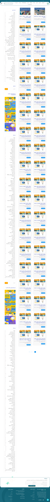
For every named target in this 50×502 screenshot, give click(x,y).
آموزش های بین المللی (12, 156)
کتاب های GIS (13, 67)
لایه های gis (13, 76)
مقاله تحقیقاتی (12, 450)
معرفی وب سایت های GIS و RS (11, 252)
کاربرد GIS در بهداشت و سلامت (11, 413)
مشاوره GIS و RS (24, 2)
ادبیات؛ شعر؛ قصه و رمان (12, 16)
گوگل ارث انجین (13, 238)
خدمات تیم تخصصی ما (12, 184)
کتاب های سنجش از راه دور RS (12, 71)
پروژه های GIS (13, 366)
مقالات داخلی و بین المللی (12, 253)
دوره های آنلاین (13, 189)
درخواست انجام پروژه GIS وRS (12, 185)
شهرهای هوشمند (13, 402)
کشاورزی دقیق (13, 231)
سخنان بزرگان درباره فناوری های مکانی (11, 206)
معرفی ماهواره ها (13, 249)
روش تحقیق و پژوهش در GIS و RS (11, 200)
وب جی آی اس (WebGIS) (12, 275)
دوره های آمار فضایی (13, 28)
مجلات (13, 62)
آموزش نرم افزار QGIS (12, 153)
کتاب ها (33, 494)
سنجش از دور (13, 397)
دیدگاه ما (14, 193)
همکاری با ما (13, 268)
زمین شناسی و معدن (12, 52)
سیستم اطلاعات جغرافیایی (12, 209)
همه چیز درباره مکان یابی (12, 269)
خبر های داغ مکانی (13, 183)
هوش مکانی (13, 466)
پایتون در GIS (13, 173)
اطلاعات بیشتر (30, 4)
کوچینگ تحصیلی (13, 235)
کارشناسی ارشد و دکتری (12, 225)
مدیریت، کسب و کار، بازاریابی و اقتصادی (10, 77)
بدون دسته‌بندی (13, 20)
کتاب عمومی (13, 65)
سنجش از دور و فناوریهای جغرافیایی (10, 53)
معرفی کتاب (13, 248)
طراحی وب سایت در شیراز (12, 214)
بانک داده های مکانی (13, 167)
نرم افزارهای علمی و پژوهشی (11, 43)
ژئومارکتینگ (14, 205)
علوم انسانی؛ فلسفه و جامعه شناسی (11, 55)
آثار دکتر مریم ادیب (13, 15)
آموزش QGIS (13, 147)
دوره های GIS (13, 27)
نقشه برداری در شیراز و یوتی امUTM (11, 262)
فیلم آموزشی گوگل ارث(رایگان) (12, 408)
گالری (36, 2)
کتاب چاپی (13, 61)
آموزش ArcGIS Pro (13, 336)
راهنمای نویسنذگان (13, 198)
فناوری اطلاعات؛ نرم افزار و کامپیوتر (11, 57)
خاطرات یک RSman (13, 182)
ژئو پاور (14, 392)
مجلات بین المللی (13, 241)
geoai (14, 137)
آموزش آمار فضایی (13, 148)
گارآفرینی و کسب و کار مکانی (12, 236)
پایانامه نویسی (13, 172)
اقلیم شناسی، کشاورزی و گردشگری (10, 50)
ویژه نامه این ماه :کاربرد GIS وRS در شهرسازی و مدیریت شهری (10, 277)
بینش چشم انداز (12, 446)
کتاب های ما (13, 230)
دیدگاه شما (14, 382)
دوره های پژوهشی (13, 31)
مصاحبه (14, 247)
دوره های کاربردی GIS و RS (12, 190)
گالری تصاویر (13, 237)
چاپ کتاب (14, 179)
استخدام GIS (13, 161)
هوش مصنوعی (13, 271)
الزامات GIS (14, 163)
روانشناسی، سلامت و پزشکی (12, 36)
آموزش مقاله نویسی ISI (12, 152)
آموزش (40, 2)
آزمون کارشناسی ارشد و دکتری (12, 141)
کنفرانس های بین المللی (12, 232)
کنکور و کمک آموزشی (13, 75)
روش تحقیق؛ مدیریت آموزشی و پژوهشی (10, 42)
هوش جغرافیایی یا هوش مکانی (11, 270)
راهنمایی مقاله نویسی (12, 199)
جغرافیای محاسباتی (13, 178)
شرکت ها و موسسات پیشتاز (12, 211)
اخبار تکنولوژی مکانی (13, 352)
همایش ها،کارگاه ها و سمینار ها (12, 265)
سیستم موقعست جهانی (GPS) (11, 210)
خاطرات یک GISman (13, 180)
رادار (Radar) (13, 194)
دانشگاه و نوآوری (13, 25)
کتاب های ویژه (13, 72)
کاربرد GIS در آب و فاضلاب (12, 222)
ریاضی (14, 46)
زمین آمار (14, 201)
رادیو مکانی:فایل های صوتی (12, 195)
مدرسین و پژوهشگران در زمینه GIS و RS (10, 243)
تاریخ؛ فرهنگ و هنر (13, 21)
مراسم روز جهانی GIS (13, 246)
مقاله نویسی (13, 257)
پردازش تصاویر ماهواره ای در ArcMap (11, 174)
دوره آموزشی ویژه (13, 188)
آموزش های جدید (13, 157)
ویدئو (14, 81)
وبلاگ (34, 2)
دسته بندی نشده (13, 26)
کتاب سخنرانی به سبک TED (12, 227)
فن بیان (14, 217)
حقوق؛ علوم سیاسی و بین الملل (11, 22)
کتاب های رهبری (13, 418)
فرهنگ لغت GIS (13, 216)
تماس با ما (16, 2)
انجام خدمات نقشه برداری (12, 164)
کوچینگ (14, 233)
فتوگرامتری (14, 215)
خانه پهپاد (43, 2)
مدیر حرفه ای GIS (13, 434)
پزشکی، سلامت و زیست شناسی (11, 37)
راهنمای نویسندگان (13, 387)
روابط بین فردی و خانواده (11, 38)
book (14, 12)
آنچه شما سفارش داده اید (12, 158)
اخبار (11, 491)
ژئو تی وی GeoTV (13, 204)
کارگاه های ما (13, 226)
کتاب (14, 60)
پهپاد (14, 177)
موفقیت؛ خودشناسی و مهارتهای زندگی (10, 41)
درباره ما (20, 2)
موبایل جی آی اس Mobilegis (12, 454)
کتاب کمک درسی (13, 66)
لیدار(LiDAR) (13, 429)
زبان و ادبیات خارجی (13, 47)
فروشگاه (31, 2)
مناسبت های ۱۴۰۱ (13, 258)
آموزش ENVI (13, 145)
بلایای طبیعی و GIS (13, 169)
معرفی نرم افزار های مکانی (12, 251)
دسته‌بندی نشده (13, 377)
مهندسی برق (13, 80)
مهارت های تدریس (13, 259)
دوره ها (33, 492)
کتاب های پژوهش (13, 70)
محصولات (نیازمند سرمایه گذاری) (11, 242)
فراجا (14, 56)
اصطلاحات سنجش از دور (12, 162)
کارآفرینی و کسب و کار (12, 221)
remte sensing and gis (12, 140)
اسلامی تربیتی (13, 17)
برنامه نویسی (13, 168)
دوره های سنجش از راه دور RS (12, 32)
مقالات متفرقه (13, 254)
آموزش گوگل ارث (13, 151)
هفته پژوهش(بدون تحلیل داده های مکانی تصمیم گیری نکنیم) (10, 264)
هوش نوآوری (13, 274)
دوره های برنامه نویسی (12, 30)
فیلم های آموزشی (13, 220)
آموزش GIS (14, 146)
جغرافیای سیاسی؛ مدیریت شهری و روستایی (9, 51)
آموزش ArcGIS (13, 142)
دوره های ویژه (13, 33)
